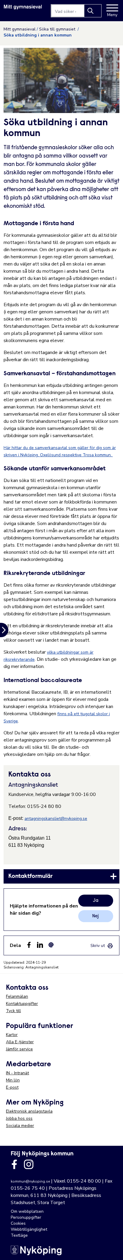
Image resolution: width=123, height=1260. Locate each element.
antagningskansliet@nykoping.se (55, 818)
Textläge (19, 1235)
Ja (96, 900)
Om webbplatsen (27, 1211)
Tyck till (13, 1011)
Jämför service (19, 1049)
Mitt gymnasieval (20, 29)
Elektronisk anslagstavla (29, 1111)
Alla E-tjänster (20, 1042)
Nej (95, 916)
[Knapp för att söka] (92, 10)
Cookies (18, 1223)
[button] (112, 1249)
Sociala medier (20, 1125)
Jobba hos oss (19, 1118)
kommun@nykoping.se (30, 1181)
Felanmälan (17, 996)
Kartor (12, 1035)
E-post (12, 1087)
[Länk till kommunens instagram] (29, 1164)
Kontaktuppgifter (22, 1003)
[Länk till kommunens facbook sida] (14, 1164)
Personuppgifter (26, 1217)
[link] (61, 876)
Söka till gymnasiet (57, 29)
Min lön (13, 1080)
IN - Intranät (17, 1073)
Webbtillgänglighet (29, 1229)
